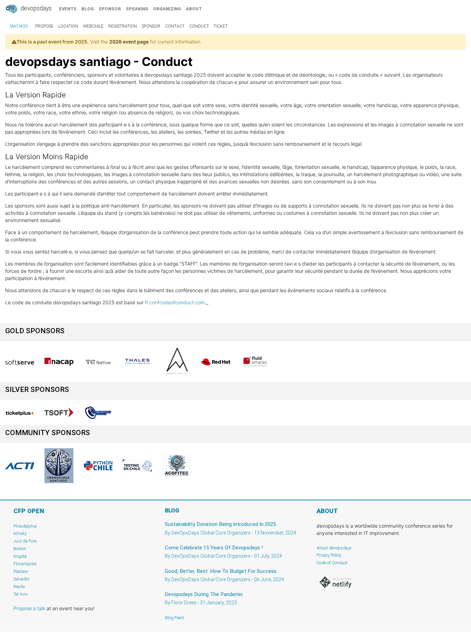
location (68, 26)
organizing (167, 8)
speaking (137, 8)
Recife (19, 586)
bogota (20, 556)
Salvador (21, 579)
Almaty (20, 533)
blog (87, 8)
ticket (221, 26)
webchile (93, 26)
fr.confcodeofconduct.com (175, 302)
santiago (19, 26)
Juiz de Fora (25, 541)
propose (44, 26)
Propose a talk (29, 608)
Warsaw (20, 571)
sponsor (110, 8)
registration (122, 26)
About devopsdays (334, 547)
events (68, 8)
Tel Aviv (20, 594)
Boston (19, 548)
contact (174, 26)
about (194, 8)
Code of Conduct (332, 562)
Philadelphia (25, 526)
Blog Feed (174, 617)
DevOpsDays (35, 8)
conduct (199, 26)
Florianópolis (25, 563)
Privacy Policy (329, 555)
